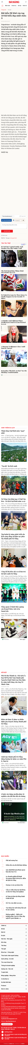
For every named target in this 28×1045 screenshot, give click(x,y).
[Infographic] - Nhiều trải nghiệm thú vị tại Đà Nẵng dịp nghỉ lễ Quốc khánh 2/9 (15, 916)
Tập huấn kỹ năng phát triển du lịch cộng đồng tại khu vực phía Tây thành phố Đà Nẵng (13, 536)
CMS (11, 1043)
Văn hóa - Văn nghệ (6, 939)
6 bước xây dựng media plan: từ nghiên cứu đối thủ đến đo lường (13, 795)
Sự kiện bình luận (6, 982)
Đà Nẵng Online (8, 1032)
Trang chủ (3, 9)
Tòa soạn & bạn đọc (7, 962)
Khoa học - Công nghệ (7, 952)
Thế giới (3, 949)
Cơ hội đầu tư (5, 979)
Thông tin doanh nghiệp (8, 965)
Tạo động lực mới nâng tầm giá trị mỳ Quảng (16, 909)
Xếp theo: (3, 238)
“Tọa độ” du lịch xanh (9, 466)
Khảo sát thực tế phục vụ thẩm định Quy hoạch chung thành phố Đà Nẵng (13, 721)
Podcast (3, 985)
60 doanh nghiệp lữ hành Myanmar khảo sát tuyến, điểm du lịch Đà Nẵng (16, 878)
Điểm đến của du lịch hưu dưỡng (16, 865)
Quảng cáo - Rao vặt (7, 969)
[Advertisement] (14, 169)
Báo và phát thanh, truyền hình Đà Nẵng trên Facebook (16, 1035)
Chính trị (14, 5)
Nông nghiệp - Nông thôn (8, 975)
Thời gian (8, 238)
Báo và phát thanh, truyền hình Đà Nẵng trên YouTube (16, 1038)
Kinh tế (25, 5)
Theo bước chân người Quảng (9, 955)
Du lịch (9, 9)
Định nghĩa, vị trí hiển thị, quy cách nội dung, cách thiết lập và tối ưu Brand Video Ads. (13, 615)
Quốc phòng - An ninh (7, 959)
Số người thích (14, 238)
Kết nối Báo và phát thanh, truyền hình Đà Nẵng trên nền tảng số (13, 1028)
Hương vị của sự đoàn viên (14, 885)
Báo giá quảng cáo (7, 1024)
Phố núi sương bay (12, 860)
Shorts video (5, 989)
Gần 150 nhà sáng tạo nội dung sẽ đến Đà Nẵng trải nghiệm (15, 891)
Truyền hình (4, 972)
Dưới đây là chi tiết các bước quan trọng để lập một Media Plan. (13, 799)
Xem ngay (22, 639)
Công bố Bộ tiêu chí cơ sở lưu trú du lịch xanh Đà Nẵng (13, 572)
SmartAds (6, 639)
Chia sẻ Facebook (7, 220)
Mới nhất (7, 5)
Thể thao (3, 945)
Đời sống (3, 942)
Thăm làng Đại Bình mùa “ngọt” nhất (13, 432)
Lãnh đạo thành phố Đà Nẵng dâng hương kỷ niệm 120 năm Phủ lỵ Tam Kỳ (13, 759)
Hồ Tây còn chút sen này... (14, 903)
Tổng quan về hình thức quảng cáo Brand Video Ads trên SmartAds (12, 609)
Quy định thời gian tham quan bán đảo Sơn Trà (15, 871)
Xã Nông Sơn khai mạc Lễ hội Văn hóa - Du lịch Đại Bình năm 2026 (13, 500)
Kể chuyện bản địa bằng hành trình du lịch (15, 897)
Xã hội (19, 5)
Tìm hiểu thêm (21, 822)
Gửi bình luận (7, 231)
